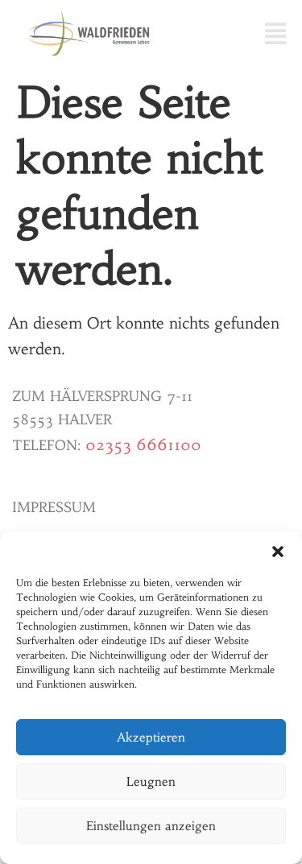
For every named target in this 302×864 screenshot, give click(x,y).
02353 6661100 (143, 444)
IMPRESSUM (54, 507)
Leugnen (151, 781)
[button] (278, 552)
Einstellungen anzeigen (151, 825)
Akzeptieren (151, 737)
